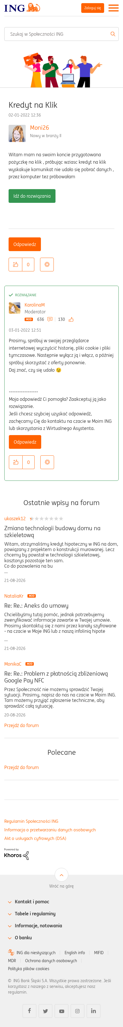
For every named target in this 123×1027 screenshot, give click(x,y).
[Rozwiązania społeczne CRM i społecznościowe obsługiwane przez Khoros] (16, 854)
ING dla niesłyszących (36, 952)
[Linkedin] (93, 1011)
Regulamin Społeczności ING (31, 821)
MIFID (99, 952)
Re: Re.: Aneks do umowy (36, 605)
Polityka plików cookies (28, 968)
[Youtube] (61, 1011)
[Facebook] (29, 1011)
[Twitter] (45, 1011)
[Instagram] (77, 1011)
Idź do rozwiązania (32, 196)
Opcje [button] (47, 264)
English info (75, 952)
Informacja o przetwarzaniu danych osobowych (50, 829)
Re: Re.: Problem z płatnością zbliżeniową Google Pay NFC (56, 677)
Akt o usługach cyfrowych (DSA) (35, 838)
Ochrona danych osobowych (51, 960)
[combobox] (61, 34)
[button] (15, 264)
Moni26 (39, 127)
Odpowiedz (24, 244)
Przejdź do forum (21, 725)
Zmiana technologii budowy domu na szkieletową (52, 531)
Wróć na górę (61, 886)
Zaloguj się (92, 8)
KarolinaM (35, 305)
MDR (12, 960)
